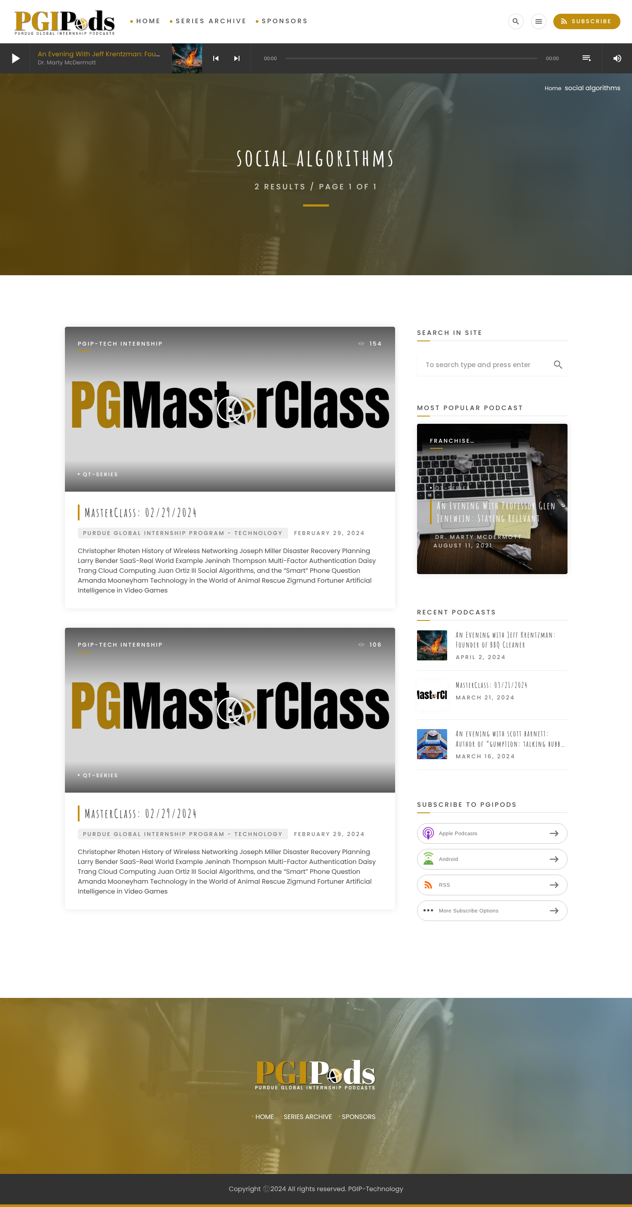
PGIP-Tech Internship (120, 344)
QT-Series (101, 474)
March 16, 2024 (485, 756)
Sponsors (285, 21)
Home (148, 21)
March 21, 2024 (485, 697)
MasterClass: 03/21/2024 (492, 685)
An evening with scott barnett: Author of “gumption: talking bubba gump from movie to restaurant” (510, 739)
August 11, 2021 (463, 545)
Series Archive (211, 21)
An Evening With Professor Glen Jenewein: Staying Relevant (496, 511)
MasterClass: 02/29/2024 (141, 512)
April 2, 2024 (481, 657)
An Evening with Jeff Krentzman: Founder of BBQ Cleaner (130, 54)
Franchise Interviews (451, 441)
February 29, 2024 (329, 533)
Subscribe (586, 21)
